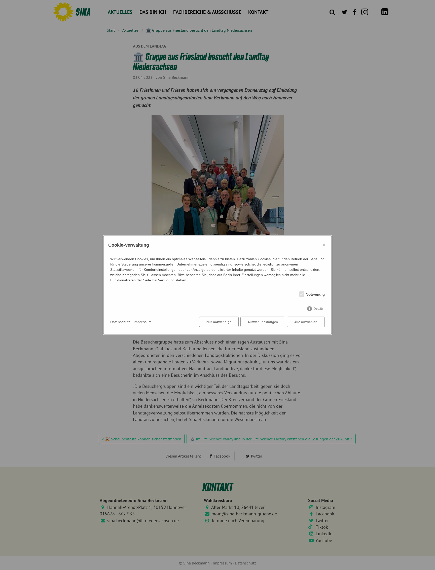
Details (318, 309)
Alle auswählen (305, 322)
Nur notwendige (218, 322)
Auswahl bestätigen (263, 322)
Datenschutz (120, 322)
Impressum (143, 322)
